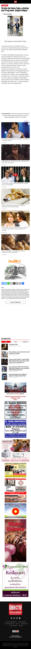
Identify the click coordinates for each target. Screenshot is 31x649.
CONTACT (17, 623)
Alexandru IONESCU (8, 14)
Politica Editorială (9, 117)
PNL (20, 49)
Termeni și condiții (22, 622)
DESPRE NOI (21, 625)
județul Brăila (24, 74)
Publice (28, 58)
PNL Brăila (11, 55)
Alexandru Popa (18, 55)
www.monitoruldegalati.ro (15, 637)
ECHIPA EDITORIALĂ (24, 623)
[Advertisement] (15, 99)
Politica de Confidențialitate (11, 622)
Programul (20, 71)
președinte (25, 81)
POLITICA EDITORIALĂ (13, 625)
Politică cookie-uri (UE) (9, 623)
